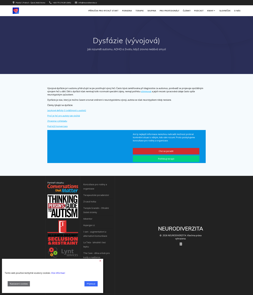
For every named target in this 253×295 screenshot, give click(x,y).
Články (187, 10)
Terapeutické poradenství (96, 195)
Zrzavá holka (89, 201)
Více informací (58, 272)
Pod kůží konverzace (57, 126)
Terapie (139, 10)
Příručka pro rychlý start (103, 10)
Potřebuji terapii (166, 158)
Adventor (87, 218)
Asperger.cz (89, 225)
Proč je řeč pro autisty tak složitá (63, 115)
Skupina (151, 10)
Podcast (199, 10)
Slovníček (225, 10)
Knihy (210, 10)
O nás (237, 10)
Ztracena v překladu (57, 121)
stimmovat (146, 91)
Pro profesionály (169, 10)
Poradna (127, 10)
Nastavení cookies (19, 283)
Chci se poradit (166, 151)
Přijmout (91, 283)
